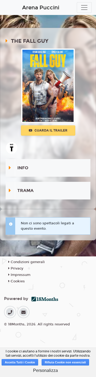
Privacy (16, 268)
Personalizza (45, 370)
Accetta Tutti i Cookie (20, 362)
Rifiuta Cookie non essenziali (65, 362)
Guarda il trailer (50, 130)
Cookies (17, 281)
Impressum (20, 275)
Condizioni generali (27, 262)
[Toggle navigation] (84, 7)
